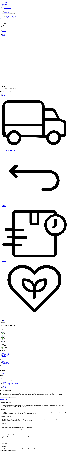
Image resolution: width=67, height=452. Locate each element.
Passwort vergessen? (5, 362)
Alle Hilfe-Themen (6, 12)
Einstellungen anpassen (13, 397)
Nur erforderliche (7, 397)
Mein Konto (4, 95)
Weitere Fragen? (4, 357)
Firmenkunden (4, 356)
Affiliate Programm (5, 368)
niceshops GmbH (6, 380)
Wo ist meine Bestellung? (7, 8)
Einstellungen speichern (4, 450)
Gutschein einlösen (5, 364)
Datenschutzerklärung (3, 399)
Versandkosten (6, 9)
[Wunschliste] (3, 26)
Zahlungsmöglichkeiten (7, 10)
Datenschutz (4, 382)
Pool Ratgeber (4, 367)
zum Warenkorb (4, 2)
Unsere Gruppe (4, 372)
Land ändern (7, 378)
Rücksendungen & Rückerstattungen (7, 353)
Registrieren (4, 361)
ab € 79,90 (10, 5)
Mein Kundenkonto (5, 355)
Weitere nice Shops (5, 387)
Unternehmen (4, 386)
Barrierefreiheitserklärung (6, 384)
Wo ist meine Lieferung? (5, 363)
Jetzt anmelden (4, 21)
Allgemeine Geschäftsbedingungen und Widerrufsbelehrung (10, 383)
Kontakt (5, 11)
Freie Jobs (3, 373)
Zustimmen (2, 397)
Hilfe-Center (4, 93)
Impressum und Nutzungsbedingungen (7, 381)
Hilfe (3, 7)
